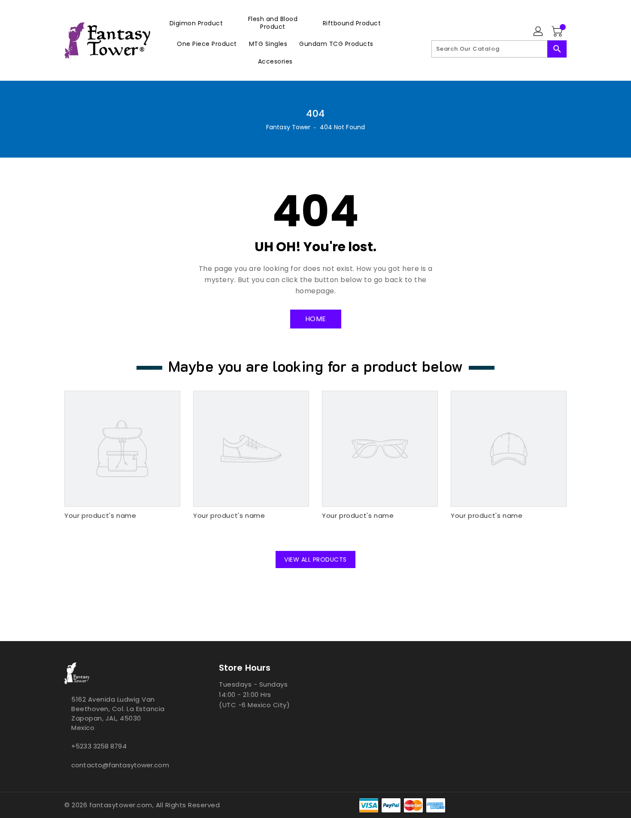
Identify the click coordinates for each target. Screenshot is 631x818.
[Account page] (538, 31)
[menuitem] (196, 23)
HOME (315, 319)
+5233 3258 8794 (99, 746)
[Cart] (558, 31)
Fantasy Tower (288, 127)
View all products (315, 559)
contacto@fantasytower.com (120, 764)
